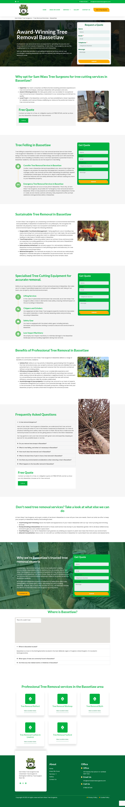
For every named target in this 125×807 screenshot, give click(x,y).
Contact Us (86, 9)
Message (81, 49)
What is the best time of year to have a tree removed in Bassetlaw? (40, 456)
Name (80, 29)
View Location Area (30, 711)
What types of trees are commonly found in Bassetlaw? (37, 658)
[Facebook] (15, 1)
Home (44, 9)
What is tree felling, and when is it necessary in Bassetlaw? (38, 447)
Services (66, 9)
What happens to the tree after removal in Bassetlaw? (36, 464)
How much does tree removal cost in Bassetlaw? (35, 452)
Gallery (76, 9)
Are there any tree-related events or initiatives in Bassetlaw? (38, 663)
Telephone (82, 43)
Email (80, 36)
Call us (23, 120)
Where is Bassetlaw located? (28, 646)
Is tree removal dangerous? (28, 422)
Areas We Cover (54, 9)
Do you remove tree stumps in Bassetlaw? (33, 443)
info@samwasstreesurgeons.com (94, 781)
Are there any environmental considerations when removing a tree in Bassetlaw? (45, 460)
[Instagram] (18, 1)
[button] (45, 422)
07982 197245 (57, 113)
